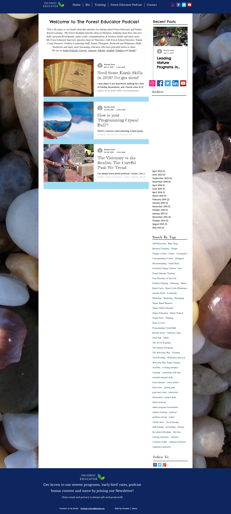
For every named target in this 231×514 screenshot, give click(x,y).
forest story (157, 387)
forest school (173, 382)
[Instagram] (173, 5)
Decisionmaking (159, 263)
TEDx (166, 337)
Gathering (174, 283)
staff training (158, 426)
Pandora (120, 50)
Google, (83, 50)
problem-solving (159, 416)
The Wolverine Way (161, 352)
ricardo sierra (158, 421)
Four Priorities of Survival (164, 278)
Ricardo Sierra (158, 332)
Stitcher (101, 50)
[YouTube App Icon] (189, 5)
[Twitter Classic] (184, 5)
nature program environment (165, 407)
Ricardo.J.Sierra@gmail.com (93, 508)
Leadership (172, 293)
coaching (156, 372)
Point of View (158, 322)
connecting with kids (171, 372)
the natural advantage (161, 431)
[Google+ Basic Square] (164, 465)
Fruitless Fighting (160, 283)
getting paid (169, 387)
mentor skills (170, 397)
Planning (169, 317)
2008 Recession (159, 243)
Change (174, 248)
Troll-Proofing (158, 357)
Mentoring (168, 298)
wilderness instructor (161, 446)
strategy (180, 426)
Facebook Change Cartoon (164, 268)
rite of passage (172, 421)
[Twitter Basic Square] (160, 465)
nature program (159, 402)
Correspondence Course (162, 258)
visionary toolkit (159, 441)
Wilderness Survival (176, 357)
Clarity (171, 253)
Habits (183, 283)
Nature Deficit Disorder (162, 307)
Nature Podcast (176, 312)
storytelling (170, 426)
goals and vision (159, 392)
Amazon (92, 50)
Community (181, 253)
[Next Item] (182, 36)
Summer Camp (174, 332)
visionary (175, 436)
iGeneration (157, 397)
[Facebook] (160, 83)
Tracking (176, 352)
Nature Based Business (162, 303)
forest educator (158, 382)
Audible (110, 50)
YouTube (156, 367)
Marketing (157, 298)
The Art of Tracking (161, 342)
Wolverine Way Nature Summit (166, 362)
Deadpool (179, 258)
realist (171, 416)
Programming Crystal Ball (164, 327)
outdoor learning (159, 412)
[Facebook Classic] (178, 5)
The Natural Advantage (162, 347)
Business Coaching (160, 248)
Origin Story (158, 317)
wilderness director (177, 441)
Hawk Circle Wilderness (176, 288)
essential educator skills (162, 377)
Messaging (179, 298)
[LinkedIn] (175, 83)
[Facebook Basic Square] (155, 465)
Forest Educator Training (163, 273)
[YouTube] (183, 83)
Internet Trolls (158, 293)
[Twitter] (168, 83)
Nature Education (160, 312)
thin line (177, 431)
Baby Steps (173, 243)
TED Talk (156, 337)
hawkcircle (173, 392)
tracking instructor (160, 436)
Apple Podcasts (70, 50)
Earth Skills (174, 263)
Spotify (132, 50)
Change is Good (159, 253)
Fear (180, 268)
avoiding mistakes (170, 367)
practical (173, 412)
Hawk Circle (158, 288)
